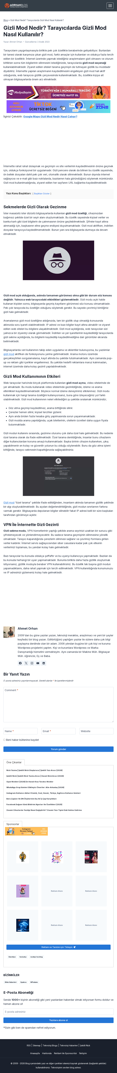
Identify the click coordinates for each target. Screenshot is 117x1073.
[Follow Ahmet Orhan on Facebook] (20, 663)
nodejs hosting (36, 957)
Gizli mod (8, 502)
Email (47, 731)
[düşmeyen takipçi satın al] (91, 857)
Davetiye (12, 957)
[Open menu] (110, 6)
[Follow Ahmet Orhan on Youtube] (37, 663)
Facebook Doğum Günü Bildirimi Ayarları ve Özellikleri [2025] (34, 804)
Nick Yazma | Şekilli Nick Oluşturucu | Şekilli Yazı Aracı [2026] (34, 770)
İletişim (83, 1053)
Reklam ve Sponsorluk (65, 1053)
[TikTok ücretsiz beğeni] (58, 106)
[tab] (14, 762)
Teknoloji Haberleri (69, 1045)
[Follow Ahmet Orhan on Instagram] (32, 663)
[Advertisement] (58, 143)
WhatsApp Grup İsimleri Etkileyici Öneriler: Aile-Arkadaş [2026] (35, 787)
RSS (29, 1045)
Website (85, 731)
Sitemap (37, 1045)
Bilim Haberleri (10, 982)
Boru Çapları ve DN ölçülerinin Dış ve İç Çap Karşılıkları (31, 799)
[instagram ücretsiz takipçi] (58, 831)
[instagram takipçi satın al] (57, 857)
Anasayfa (35, 1053)
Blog (5, 20)
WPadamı (34, 982)
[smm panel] (58, 92)
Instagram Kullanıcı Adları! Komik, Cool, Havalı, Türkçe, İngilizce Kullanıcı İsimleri (43, 793)
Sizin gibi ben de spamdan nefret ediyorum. (29, 1027)
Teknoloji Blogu (50, 1045)
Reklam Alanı (57, 891)
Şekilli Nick (85, 1045)
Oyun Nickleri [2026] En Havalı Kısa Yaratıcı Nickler (29, 782)
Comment (11, 690)
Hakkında (47, 1053)
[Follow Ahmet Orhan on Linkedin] (43, 663)
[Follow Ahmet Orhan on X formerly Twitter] (26, 663)
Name (9, 731)
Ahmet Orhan (16, 42)
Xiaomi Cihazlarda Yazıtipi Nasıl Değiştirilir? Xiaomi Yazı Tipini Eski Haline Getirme (44, 810)
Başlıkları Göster (42, 193)
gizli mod (8, 354)
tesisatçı (23, 957)
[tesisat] (22, 857)
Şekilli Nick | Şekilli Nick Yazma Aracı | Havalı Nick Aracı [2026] (35, 776)
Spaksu (23, 982)
